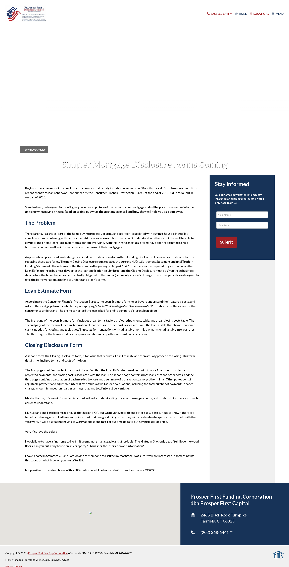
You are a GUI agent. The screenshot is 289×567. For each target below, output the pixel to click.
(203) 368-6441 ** (217, 532)
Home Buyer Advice (33, 149)
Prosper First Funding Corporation (48, 553)
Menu (280, 13)
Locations (261, 13)
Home (243, 13)
